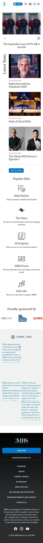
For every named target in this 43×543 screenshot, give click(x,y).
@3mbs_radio (24, 336)
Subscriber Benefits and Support (21, 497)
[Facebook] (15, 529)
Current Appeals (21, 477)
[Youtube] (27, 529)
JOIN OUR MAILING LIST (21, 458)
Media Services (21, 487)
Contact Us (21, 502)
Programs (21, 466)
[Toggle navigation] (38, 4)
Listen (19, 4)
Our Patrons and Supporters (21, 492)
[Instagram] (21, 529)
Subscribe (21, 450)
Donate (21, 471)
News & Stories (16, 170)
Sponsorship (21, 482)
